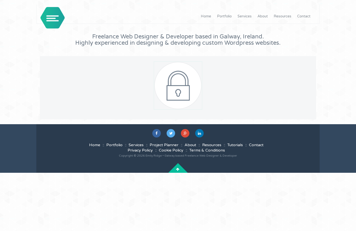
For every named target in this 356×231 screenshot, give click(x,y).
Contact (303, 16)
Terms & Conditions (207, 150)
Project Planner (164, 145)
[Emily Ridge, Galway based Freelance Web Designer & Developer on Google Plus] (185, 133)
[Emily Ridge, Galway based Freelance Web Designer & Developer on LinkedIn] (199, 133)
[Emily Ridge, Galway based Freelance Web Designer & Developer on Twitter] (171, 133)
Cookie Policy (171, 150)
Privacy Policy (140, 150)
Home (206, 16)
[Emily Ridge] (52, 18)
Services (245, 16)
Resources (282, 16)
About (262, 16)
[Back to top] (177, 169)
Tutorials (235, 145)
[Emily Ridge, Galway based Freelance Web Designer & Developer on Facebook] (156, 133)
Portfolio (224, 16)
